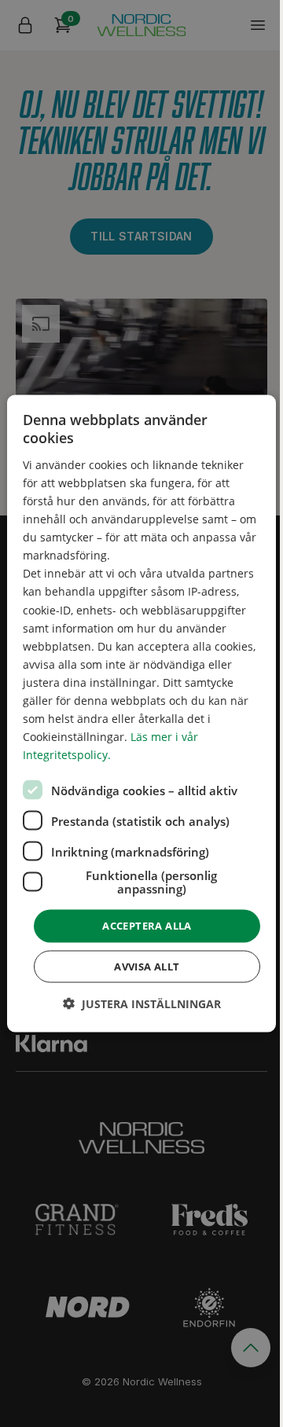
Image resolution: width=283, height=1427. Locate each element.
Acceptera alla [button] (147, 926)
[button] (142, 1003)
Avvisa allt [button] (146, 966)
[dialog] (141, 714)
